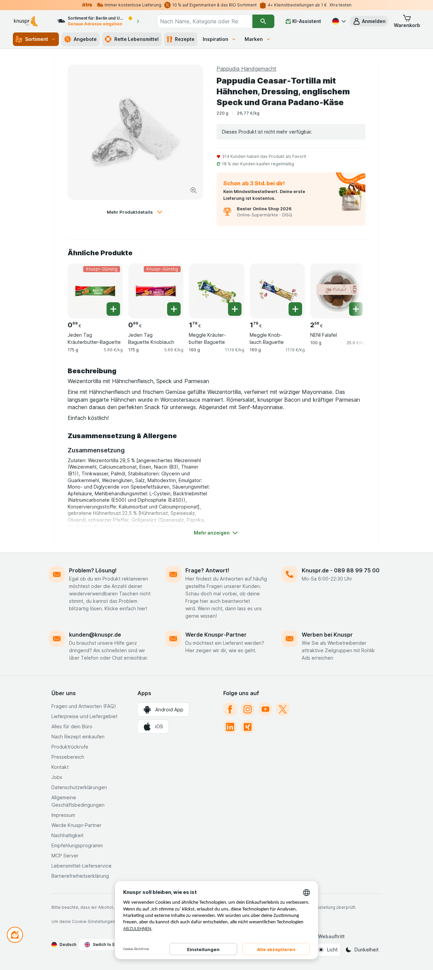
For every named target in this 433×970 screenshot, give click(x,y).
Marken (254, 39)
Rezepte (185, 39)
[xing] (247, 727)
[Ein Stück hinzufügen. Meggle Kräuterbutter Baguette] (235, 309)
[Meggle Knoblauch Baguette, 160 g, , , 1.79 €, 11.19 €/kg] (277, 290)
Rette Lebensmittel (136, 39)
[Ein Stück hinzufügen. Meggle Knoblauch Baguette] (295, 309)
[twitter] (283, 709)
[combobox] (204, 21)
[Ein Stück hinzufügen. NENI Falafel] (356, 309)
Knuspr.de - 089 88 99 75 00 (341, 570)
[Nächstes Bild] (352, 290)
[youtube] (265, 709)
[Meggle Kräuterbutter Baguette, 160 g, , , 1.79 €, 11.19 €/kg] (216, 290)
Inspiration (215, 39)
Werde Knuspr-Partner (216, 634)
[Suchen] (263, 21)
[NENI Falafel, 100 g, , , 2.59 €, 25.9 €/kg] (337, 290)
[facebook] (230, 709)
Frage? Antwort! (207, 570)
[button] (369, 21)
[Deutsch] (338, 21)
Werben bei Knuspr (327, 634)
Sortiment (36, 39)
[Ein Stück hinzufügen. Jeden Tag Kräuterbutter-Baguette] (113, 309)
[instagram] (247, 709)
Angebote (85, 39)
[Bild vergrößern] (193, 190)
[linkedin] (230, 727)
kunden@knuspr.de (95, 634)
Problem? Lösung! (93, 570)
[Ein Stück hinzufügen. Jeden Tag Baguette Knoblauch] (174, 309)
